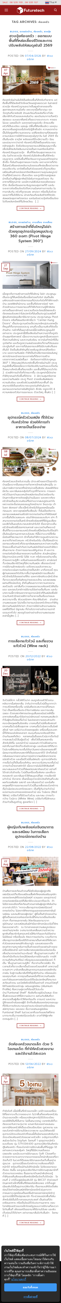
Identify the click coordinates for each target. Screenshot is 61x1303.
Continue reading (30, 208)
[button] (6, 10)
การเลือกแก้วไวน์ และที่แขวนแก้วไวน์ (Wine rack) (30, 643)
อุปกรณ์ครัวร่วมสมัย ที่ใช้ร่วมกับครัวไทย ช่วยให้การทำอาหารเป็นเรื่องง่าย (30, 422)
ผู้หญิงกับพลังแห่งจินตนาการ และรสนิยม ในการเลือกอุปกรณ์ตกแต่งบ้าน (30, 831)
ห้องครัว (38, 31)
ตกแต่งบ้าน (26, 31)
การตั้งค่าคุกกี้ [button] (30, 1296)
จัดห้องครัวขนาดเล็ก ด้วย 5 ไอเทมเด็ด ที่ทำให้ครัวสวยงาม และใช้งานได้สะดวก (31, 1048)
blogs (14, 31)
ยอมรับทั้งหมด (30, 1287)
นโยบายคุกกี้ (18, 1279)
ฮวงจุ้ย (47, 31)
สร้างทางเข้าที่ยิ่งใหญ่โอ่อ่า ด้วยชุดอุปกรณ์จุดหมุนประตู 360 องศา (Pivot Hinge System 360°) (30, 234)
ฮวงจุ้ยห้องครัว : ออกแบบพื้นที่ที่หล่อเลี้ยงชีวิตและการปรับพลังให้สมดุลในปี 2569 (30, 40)
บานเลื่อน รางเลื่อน (42, 222)
